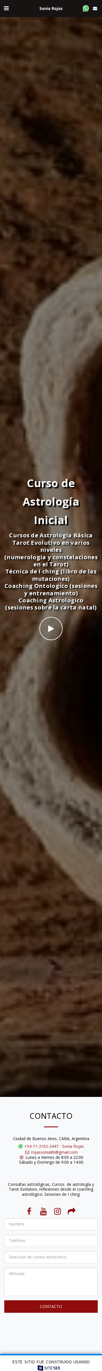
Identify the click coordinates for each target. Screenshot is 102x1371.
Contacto (51, 1306)
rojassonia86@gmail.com (54, 1152)
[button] (6, 8)
